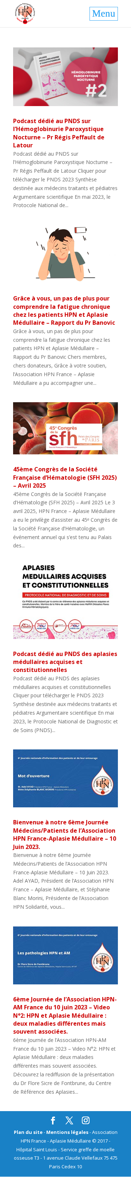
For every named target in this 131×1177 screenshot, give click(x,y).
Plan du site (28, 1132)
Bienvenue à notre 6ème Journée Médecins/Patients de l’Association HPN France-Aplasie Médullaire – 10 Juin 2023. (64, 834)
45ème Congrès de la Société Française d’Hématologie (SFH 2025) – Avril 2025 (65, 477)
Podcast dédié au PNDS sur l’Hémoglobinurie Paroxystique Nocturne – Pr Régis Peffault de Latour (58, 133)
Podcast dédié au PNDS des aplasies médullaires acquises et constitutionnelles (65, 662)
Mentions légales (67, 1132)
